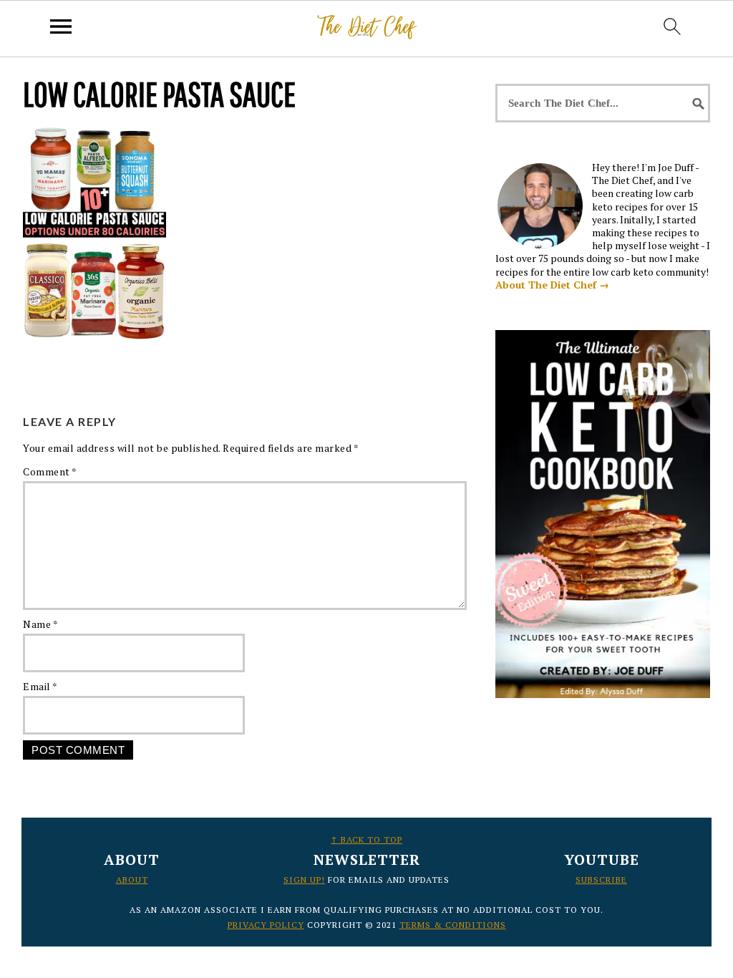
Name (40, 624)
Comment (50, 471)
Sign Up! (304, 879)
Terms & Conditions (452, 924)
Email (40, 686)
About (132, 879)
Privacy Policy (266, 924)
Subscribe (601, 879)
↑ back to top (366, 839)
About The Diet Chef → (552, 284)
